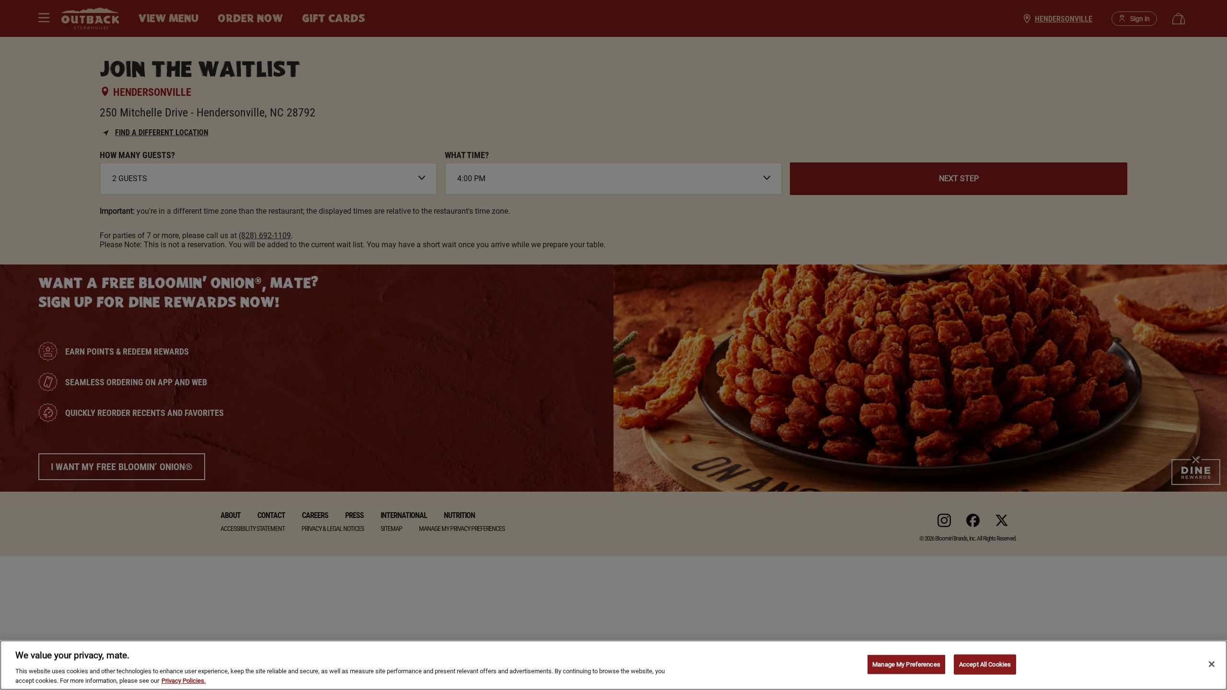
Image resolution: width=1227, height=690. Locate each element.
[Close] (1211, 664)
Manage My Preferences (906, 664)
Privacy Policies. (184, 680)
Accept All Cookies (985, 664)
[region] (613, 665)
